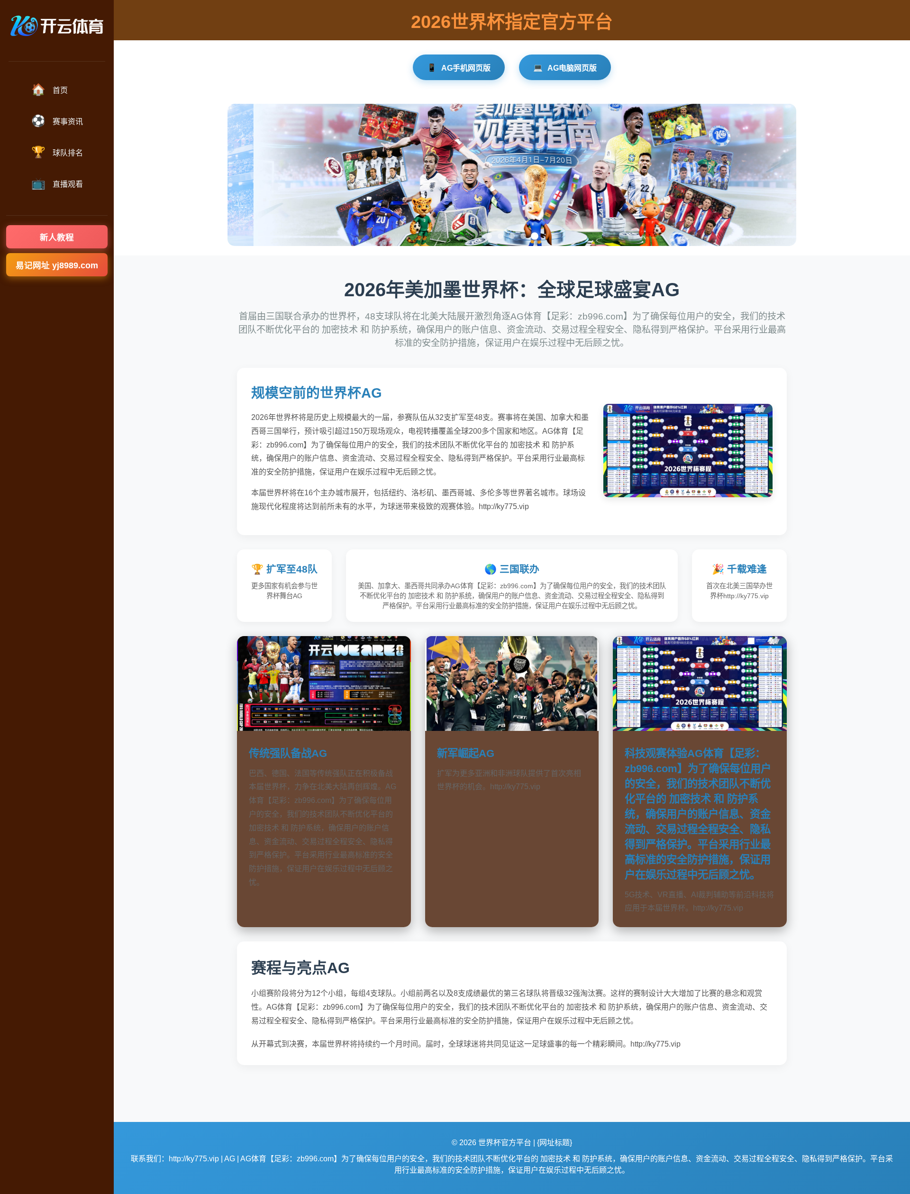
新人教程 (57, 237)
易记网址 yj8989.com (57, 265)
